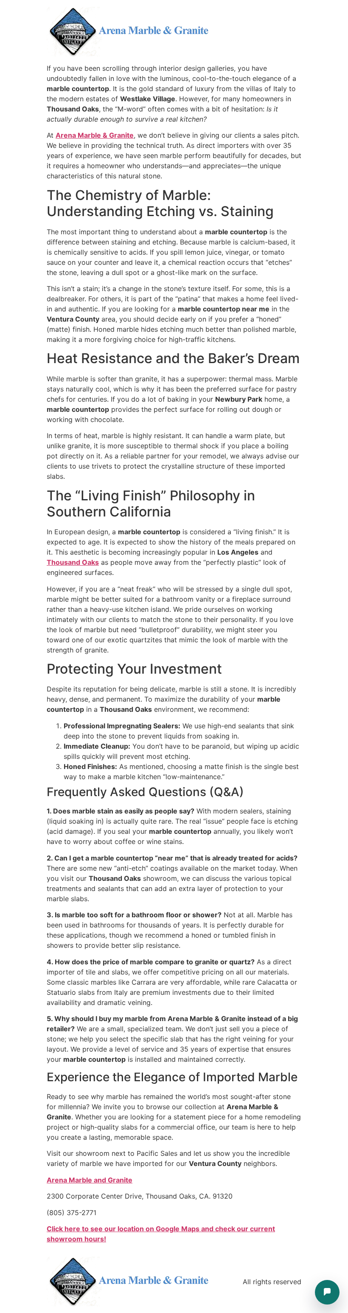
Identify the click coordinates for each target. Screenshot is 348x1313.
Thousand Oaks (73, 562)
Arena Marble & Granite (95, 135)
